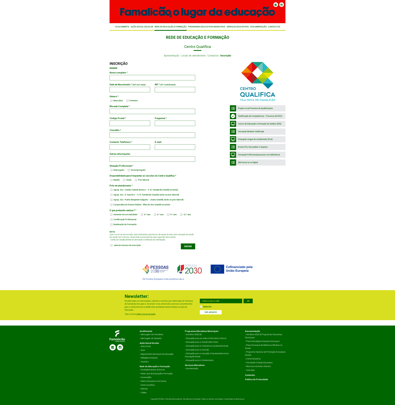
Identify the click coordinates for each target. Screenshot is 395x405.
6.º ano (160, 214)
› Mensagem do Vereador (151, 338)
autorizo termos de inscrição (127, 245)
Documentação (258, 27)
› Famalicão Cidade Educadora (258, 362)
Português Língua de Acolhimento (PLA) (255, 139)
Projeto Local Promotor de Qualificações (255, 108)
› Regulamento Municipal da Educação (156, 354)
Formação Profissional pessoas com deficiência (259, 155)
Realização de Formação (125, 224)
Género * (114, 96)
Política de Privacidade (256, 379)
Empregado (118, 170)
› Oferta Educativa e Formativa (153, 381)
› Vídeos (143, 392)
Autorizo (207, 306)
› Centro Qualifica (147, 385)
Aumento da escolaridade (125, 214)
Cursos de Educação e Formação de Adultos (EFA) (259, 124)
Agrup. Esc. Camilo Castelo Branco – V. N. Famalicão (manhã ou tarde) (145, 190)
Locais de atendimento (193, 55)
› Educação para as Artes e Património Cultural (205, 338)
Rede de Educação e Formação (171, 27)
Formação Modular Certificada (251, 131)
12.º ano (187, 214)
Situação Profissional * (121, 166)
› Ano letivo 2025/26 (193, 334)
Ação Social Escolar (142, 27)
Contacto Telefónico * (121, 142)
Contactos (274, 27)
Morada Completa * (120, 106)
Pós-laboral (143, 180)
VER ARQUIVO (211, 312)
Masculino (118, 100)
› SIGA (142, 350)
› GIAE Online (145, 346)
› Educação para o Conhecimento (199, 360)
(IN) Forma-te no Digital (248, 162)
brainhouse (240, 399)
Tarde (128, 180)
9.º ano (173, 214)
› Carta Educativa (253, 359)
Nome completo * (119, 73)
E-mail (158, 142)
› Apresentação (191, 368)
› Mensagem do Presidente (151, 334)
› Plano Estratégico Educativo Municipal (262, 341)
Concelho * (115, 130)
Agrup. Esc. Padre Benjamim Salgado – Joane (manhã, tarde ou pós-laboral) (148, 199)
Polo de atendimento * (121, 186)
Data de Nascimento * (128, 84)
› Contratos (250, 370)
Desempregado (138, 170)
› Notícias (144, 389)
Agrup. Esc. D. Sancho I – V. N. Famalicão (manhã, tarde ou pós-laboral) (146, 195)
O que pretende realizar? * (123, 210)
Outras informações (120, 154)
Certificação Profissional (124, 219)
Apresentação (171, 55)
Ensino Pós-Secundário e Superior (253, 147)
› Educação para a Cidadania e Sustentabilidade (206, 346)
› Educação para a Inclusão (197, 350)
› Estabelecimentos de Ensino (152, 370)
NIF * (165, 84)
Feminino (133, 100)
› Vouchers (144, 361)
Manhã (116, 180)
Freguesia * (161, 118)
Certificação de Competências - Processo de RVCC (260, 116)
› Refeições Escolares (149, 358)
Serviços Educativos (238, 27)
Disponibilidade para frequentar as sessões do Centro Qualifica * (143, 176)
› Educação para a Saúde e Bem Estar (201, 342)
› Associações (146, 377)
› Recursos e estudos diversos (258, 366)
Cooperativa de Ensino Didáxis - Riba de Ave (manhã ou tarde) (141, 204)
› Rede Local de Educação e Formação (156, 373)
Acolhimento (122, 27)
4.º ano (147, 214)
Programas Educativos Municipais (206, 27)
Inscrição (225, 55)
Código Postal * (118, 118)
